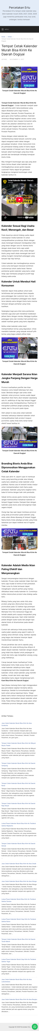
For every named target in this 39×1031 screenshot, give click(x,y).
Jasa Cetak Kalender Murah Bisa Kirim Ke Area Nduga (19, 881)
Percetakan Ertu (19, 7)
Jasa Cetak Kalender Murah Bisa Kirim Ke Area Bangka (19, 999)
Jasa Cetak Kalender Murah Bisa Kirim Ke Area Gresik (19, 863)
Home (3, 37)
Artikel (10, 37)
